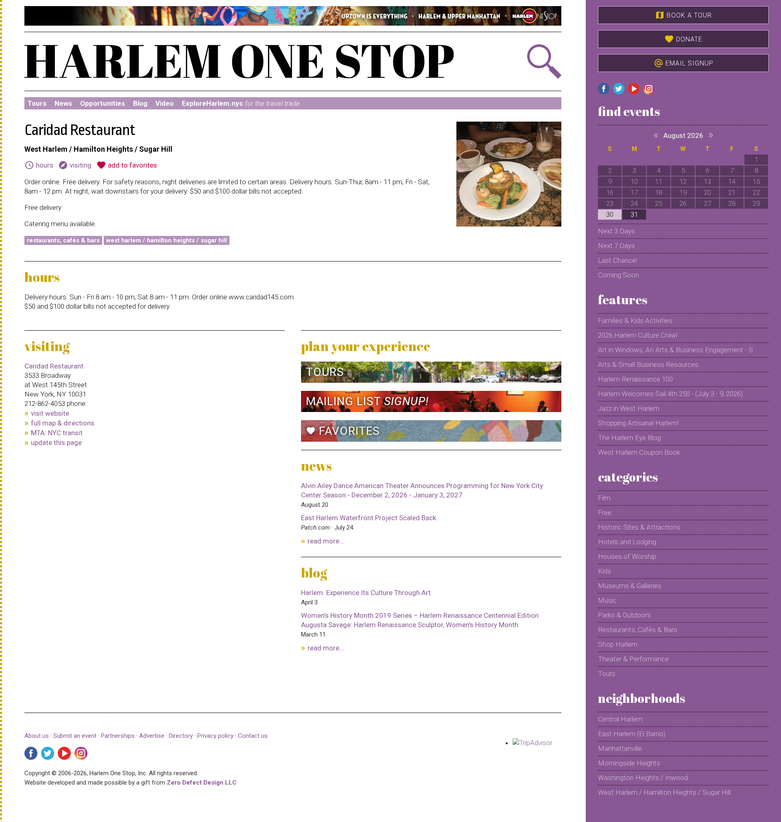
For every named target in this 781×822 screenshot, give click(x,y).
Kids (604, 571)
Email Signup (683, 63)
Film (604, 498)
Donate (683, 39)
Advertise (151, 735)
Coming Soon (618, 275)
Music (607, 600)
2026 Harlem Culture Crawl (637, 335)
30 (609, 214)
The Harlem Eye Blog (629, 438)
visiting (75, 165)
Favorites (343, 431)
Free (604, 512)
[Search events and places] (521, 61)
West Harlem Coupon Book (639, 452)
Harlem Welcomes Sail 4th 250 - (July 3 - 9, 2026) (670, 394)
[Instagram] (80, 753)
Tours (37, 103)
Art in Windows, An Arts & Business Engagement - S (675, 350)
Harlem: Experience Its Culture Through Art (366, 593)
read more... (326, 541)
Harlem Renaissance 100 (635, 379)
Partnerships (118, 735)
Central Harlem (620, 719)
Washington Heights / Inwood (643, 778)
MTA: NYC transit (57, 433)
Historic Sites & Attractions (639, 527)
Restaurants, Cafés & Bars (63, 240)
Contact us (253, 735)
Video (164, 103)
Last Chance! (617, 260)
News (63, 103)
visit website (50, 413)
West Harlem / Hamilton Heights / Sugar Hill (166, 240)
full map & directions (62, 423)
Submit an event (74, 735)
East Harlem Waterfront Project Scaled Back (368, 518)
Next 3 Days (616, 231)
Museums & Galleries (629, 586)
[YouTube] (64, 753)
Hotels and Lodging (627, 542)
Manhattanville (620, 748)
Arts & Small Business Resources (648, 364)
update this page (56, 442)
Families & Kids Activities (635, 320)
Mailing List (367, 401)
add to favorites (126, 165)
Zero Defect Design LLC (202, 782)
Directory (181, 735)
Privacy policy (215, 735)
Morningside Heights (629, 763)
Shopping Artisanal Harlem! (638, 423)
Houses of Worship (627, 556)
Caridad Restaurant (53, 366)
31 (634, 214)
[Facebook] (30, 753)
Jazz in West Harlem (628, 408)
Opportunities (102, 103)
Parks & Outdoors (624, 615)
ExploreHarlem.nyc (241, 103)
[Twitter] (47, 753)
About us (36, 735)
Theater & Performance (633, 659)
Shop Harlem (617, 644)
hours (38, 165)
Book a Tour (683, 15)
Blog (140, 103)
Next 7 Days (616, 246)
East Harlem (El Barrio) (631, 734)
